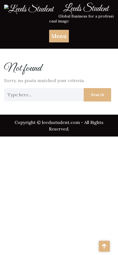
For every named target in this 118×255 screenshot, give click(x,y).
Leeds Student (86, 9)
